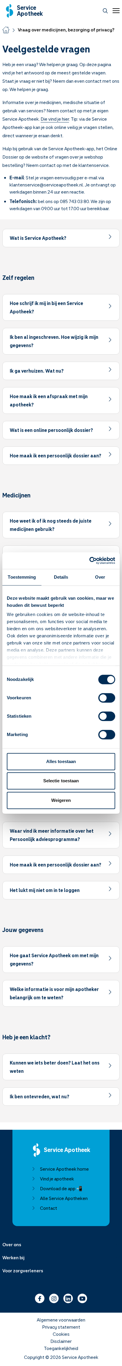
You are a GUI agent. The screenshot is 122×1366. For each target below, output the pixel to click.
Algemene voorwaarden (61, 1319)
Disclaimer (61, 1341)
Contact (48, 1208)
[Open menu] (115, 10)
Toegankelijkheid (61, 1348)
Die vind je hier (55, 119)
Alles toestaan (61, 761)
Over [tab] (100, 577)
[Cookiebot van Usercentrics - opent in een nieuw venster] (89, 560)
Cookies (61, 1334)
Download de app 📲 (61, 1188)
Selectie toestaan (61, 780)
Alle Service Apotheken (64, 1198)
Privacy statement (61, 1326)
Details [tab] (61, 577)
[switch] (106, 698)
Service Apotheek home (64, 1169)
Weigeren (61, 800)
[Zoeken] (105, 10)
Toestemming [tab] (22, 577)
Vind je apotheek (57, 1178)
